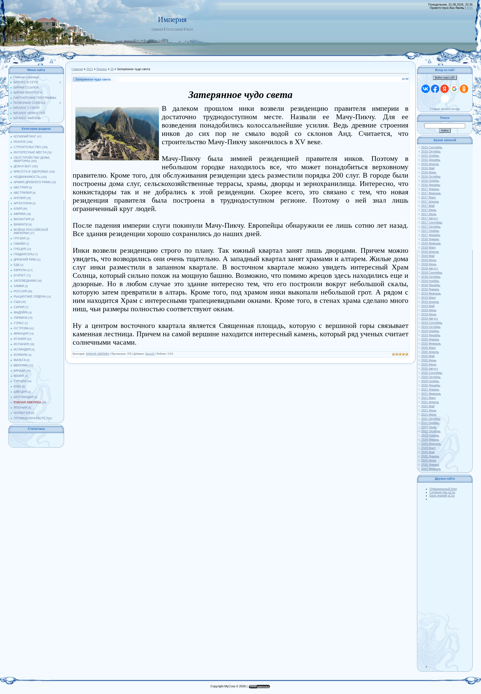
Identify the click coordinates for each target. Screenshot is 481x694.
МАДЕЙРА (21, 312)
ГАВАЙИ (19, 243)
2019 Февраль (431, 293)
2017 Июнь (428, 210)
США (17, 301)
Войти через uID (445, 77)
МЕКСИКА (21, 365)
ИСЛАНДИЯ (22, 349)
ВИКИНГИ (21, 224)
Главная (157, 29)
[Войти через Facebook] (435, 89)
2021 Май (428, 406)
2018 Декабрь (430, 285)
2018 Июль (428, 264)
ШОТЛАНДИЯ (23, 397)
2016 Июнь (428, 172)
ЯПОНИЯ (20, 407)
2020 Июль (428, 364)
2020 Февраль (431, 343)
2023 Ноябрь (430, 435)
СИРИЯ (19, 307)
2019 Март (428, 297)
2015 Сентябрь (431, 147)
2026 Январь (430, 464)
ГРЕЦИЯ (20, 249)
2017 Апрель (430, 201)
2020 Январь (430, 339)
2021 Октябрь (431, 418)
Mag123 (149, 353)
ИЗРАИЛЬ (21, 354)
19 (112, 69)
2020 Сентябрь (431, 372)
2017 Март (428, 197)
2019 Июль (428, 314)
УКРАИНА (20, 317)
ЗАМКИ (19, 286)
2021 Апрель (430, 402)
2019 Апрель (430, 301)
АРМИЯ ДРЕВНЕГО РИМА (32, 182)
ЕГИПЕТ (20, 275)
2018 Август (429, 268)
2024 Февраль (431, 443)
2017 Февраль (431, 193)
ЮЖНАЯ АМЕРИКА (27, 402)
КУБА (17, 386)
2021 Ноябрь (430, 423)
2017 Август (429, 218)
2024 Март (428, 448)
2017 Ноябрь (430, 230)
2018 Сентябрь (431, 272)
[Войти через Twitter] (445, 98)
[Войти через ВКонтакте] (425, 89)
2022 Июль (428, 427)
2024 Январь (430, 439)
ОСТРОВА (21, 328)
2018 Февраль (431, 243)
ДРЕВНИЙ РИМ (25, 259)
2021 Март (428, 397)
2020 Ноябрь (430, 381)
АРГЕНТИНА (23, 203)
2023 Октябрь (431, 431)
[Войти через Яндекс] (444, 89)
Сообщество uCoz (442, 492)
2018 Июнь (428, 260)
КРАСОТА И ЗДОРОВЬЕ (31, 171)
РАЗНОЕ (20, 141)
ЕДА (16, 264)
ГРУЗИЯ (20, 238)
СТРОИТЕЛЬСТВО (27, 147)
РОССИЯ (20, 291)
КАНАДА (19, 370)
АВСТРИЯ (21, 187)
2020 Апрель (430, 352)
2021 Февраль (431, 393)
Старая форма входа (445, 109)
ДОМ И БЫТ (22, 166)
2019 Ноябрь (430, 331)
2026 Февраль (431, 468)
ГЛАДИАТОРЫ (24, 254)
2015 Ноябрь (430, 155)
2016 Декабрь (430, 185)
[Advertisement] (450, 584)
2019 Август (429, 318)
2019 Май (428, 306)
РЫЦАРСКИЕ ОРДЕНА (30, 296)
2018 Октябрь (431, 276)
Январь (101, 69)
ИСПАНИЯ (21, 344)
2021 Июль (428, 414)
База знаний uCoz (442, 495)
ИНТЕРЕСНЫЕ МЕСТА (30, 152)
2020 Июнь (428, 360)
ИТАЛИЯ (20, 338)
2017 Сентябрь (431, 222)
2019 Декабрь (430, 335)
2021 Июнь (428, 410)
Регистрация (174, 29)
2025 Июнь (428, 460)
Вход (189, 29)
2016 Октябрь (431, 176)
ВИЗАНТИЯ (22, 219)
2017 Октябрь (431, 226)
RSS (470, 7)
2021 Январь (430, 389)
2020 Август (429, 368)
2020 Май (428, 356)
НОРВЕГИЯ (22, 413)
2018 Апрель (430, 251)
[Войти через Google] (454, 88)
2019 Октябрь (431, 326)
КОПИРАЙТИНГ (25, 136)
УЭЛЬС (19, 323)
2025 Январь (430, 456)
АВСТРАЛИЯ (23, 192)
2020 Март (428, 347)
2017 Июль (428, 214)
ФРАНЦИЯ (21, 333)
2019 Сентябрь (431, 322)
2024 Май (428, 452)
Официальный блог (443, 489)
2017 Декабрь (430, 235)
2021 (89, 69)
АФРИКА (20, 213)
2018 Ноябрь (430, 281)
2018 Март (428, 247)
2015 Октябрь (431, 151)
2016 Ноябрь (430, 180)
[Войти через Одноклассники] (464, 89)
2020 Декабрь (430, 385)
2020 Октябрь (431, 377)
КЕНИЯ (19, 375)
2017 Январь (430, 189)
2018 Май (428, 256)
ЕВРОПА (20, 270)
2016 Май (428, 168)
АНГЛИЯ (20, 198)
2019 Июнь (428, 310)
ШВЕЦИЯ (20, 391)
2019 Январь (430, 289)
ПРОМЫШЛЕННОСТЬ (29, 418)
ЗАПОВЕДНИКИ (25, 280)
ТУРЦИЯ (20, 381)
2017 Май (428, 205)
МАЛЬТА (20, 360)
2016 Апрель (430, 164)
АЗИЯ (18, 208)
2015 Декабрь (430, 159)
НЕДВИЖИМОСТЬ (27, 176)
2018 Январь (430, 239)
